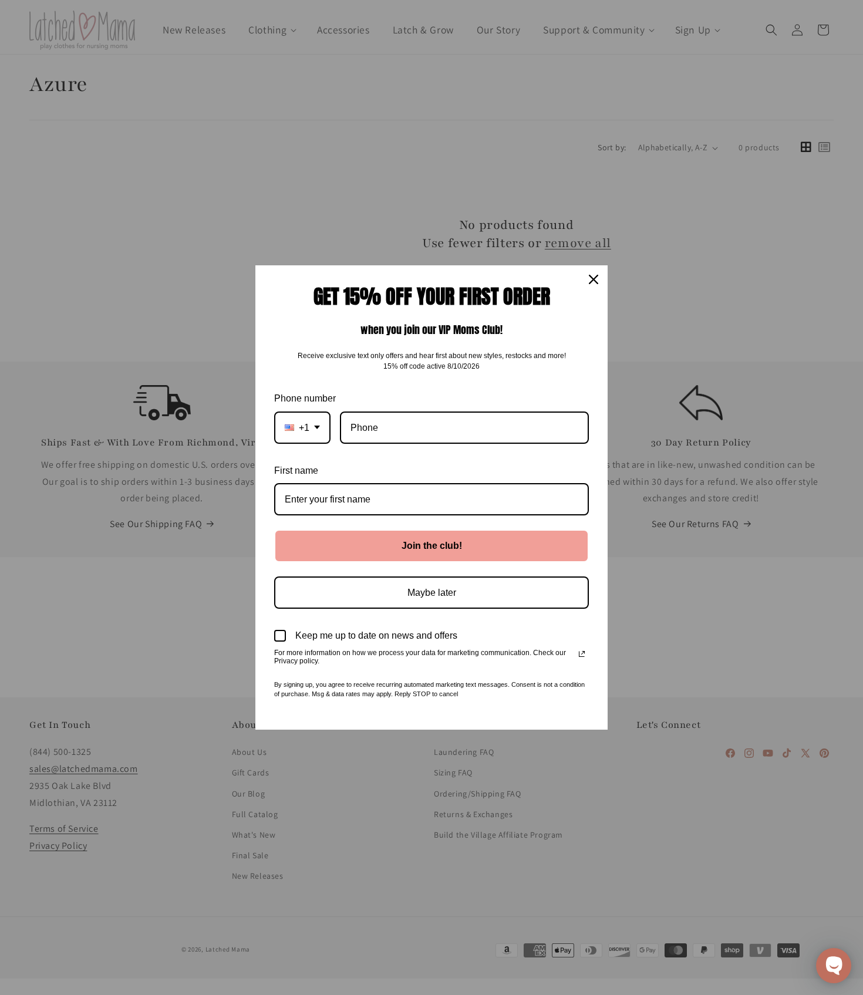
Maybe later (431, 593)
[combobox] (302, 428)
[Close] (593, 279)
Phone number (305, 398)
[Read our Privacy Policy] (582, 654)
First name (296, 470)
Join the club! (432, 546)
